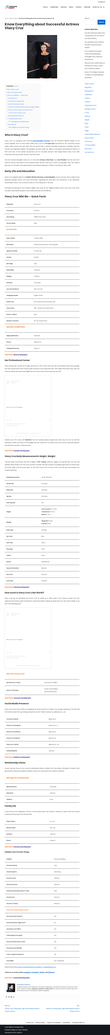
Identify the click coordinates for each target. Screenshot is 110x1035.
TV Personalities (90, 145)
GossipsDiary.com (50, 967)
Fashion (79, 7)
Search (87, 18)
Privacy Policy (40, 1023)
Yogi (18, 1030)
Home (45, 7)
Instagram (27, 972)
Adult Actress (13, 18)
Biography (88, 87)
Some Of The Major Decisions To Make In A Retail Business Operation (94, 75)
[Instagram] (9, 997)
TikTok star (88, 141)
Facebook (101, 2)
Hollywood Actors (91, 105)
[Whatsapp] (13, 997)
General (64, 7)
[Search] (103, 7)
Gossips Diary (19, 1027)
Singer (87, 131)
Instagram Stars (90, 109)
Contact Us (30, 1023)
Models (87, 120)
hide (16, 86)
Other (87, 127)
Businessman (89, 91)
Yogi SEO (19, 1033)
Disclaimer (66, 1023)
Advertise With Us (78, 1023)
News (71, 7)
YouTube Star (89, 152)
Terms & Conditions (54, 1023)
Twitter (41, 972)
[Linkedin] (11, 997)
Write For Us (97, 7)
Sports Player (89, 138)
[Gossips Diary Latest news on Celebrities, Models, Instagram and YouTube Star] (11, 7)
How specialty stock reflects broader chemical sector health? (94, 45)
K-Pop (87, 113)
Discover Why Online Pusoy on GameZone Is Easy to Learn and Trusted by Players (95, 65)
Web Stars (88, 149)
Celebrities (54, 7)
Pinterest (51, 972)
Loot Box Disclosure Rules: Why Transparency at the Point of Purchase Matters (95, 35)
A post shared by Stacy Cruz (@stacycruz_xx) (28, 433)
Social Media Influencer (92, 134)
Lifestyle (87, 7)
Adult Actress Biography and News (29, 967)
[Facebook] (6, 997)
